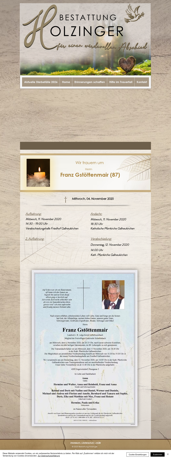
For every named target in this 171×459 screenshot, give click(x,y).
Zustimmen (157, 454)
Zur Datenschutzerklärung (49, 455)
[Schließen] (167, 454)
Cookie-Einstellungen (138, 454)
